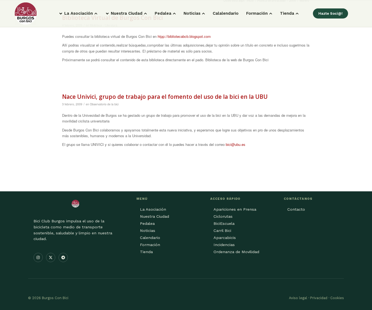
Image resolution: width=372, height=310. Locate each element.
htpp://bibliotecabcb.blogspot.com (184, 36)
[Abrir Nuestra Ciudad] (145, 13)
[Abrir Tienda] (297, 13)
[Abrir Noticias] (203, 13)
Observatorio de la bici (104, 104)
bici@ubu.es (235, 144)
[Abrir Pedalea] (174, 13)
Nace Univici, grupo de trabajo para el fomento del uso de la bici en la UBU (165, 96)
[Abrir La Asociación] (95, 13)
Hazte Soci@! (330, 13)
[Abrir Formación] (270, 13)
